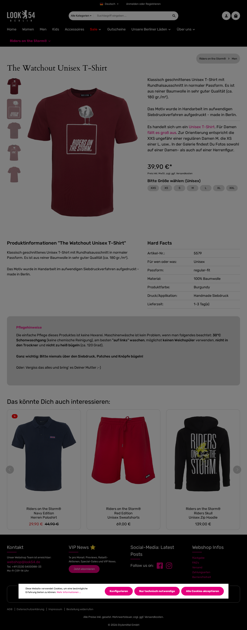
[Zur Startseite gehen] (21, 16)
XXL (231, 188)
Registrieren (153, 4)
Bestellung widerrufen (79, 609)
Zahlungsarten (201, 572)
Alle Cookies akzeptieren (202, 591)
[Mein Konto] (226, 16)
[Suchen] (174, 15)
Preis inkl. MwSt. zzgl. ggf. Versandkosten (169, 173)
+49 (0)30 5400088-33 (26, 566)
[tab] (66, 243)
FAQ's (195, 562)
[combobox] (131, 15)
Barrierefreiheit (201, 577)
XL (219, 188)
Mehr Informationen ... (69, 592)
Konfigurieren (119, 591)
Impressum (55, 609)
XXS (153, 188)
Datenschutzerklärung (30, 609)
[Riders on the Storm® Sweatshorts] (123, 457)
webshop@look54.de (23, 562)
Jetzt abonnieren (84, 569)
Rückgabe (198, 557)
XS (166, 188)
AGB (9, 609)
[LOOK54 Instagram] (169, 565)
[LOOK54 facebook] (160, 565)
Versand (197, 567)
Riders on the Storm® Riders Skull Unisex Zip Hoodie (203, 513)
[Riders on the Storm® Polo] (44, 457)
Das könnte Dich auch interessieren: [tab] (58, 401)
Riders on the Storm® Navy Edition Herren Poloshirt (43, 513)
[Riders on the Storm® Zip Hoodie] (203, 457)
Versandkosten (154, 617)
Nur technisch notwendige (157, 591)
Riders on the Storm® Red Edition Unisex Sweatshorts (123, 513)
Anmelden (132, 4)
